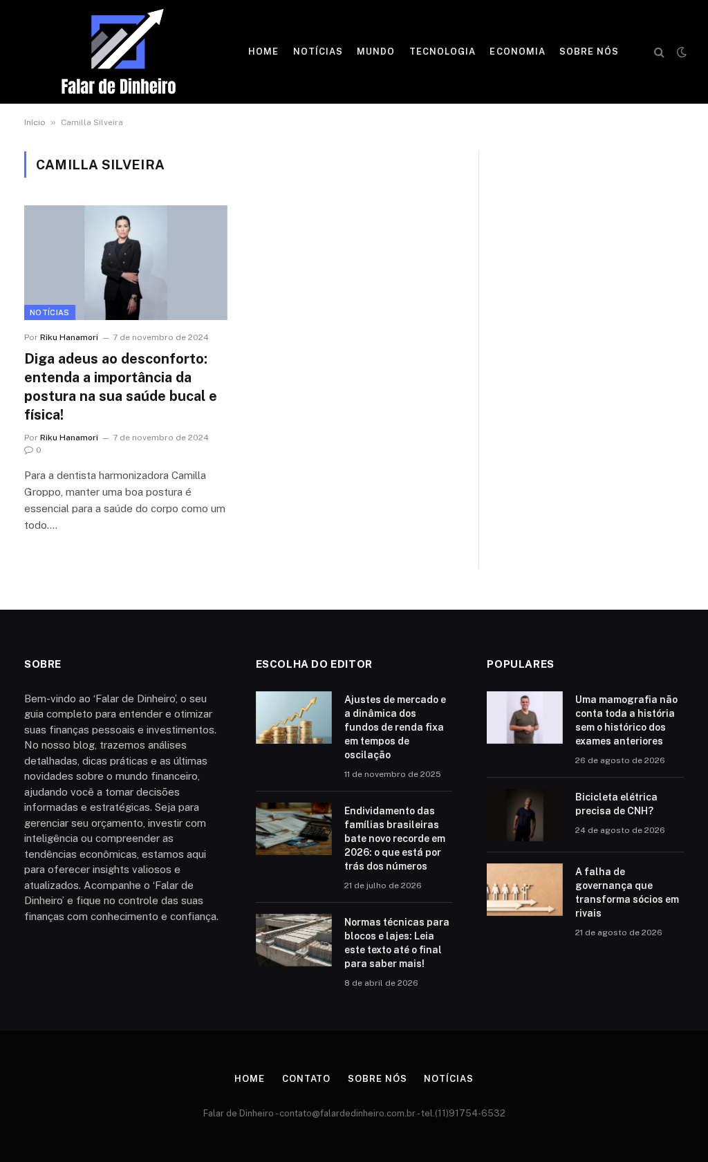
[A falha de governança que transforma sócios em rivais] (525, 889)
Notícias (318, 51)
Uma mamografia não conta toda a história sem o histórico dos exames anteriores (626, 720)
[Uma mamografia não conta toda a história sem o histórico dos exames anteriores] (525, 717)
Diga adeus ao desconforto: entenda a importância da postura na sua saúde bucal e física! (120, 387)
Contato (306, 1079)
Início (35, 122)
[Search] (659, 52)
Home (263, 51)
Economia (517, 51)
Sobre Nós (589, 51)
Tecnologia (442, 51)
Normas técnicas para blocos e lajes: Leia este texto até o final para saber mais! (396, 943)
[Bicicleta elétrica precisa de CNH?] (525, 815)
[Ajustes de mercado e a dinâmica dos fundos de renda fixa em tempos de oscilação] (294, 717)
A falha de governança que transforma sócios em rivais (627, 892)
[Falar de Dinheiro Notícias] (118, 52)
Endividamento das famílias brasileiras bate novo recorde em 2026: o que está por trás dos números (394, 838)
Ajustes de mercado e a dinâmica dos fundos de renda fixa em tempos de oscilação (395, 727)
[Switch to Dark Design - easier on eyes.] (680, 51)
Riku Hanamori (69, 337)
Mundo (376, 51)
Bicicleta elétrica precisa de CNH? (616, 803)
